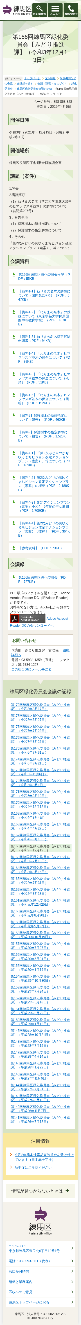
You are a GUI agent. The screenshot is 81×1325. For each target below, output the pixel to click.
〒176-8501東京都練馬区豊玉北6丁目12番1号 (34, 1248)
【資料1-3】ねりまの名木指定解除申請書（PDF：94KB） (44, 339)
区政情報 (50, 78)
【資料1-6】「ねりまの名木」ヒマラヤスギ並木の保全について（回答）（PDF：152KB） (44, 399)
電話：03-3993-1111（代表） (30, 1261)
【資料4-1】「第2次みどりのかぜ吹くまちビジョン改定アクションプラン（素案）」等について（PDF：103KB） (44, 459)
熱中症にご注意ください (33, 1167)
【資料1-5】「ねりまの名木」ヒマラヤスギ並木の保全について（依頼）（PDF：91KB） (44, 378)
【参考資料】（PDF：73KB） (41, 548)
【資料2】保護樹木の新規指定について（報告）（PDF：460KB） (43, 417)
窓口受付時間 (19, 1271)
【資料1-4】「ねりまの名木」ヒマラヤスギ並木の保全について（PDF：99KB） (44, 357)
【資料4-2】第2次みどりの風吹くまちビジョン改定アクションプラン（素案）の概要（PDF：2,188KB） (43, 484)
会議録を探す (25, 83)
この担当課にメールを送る (31, 669)
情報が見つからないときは (37, 1191)
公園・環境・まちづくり (52, 83)
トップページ (32, 78)
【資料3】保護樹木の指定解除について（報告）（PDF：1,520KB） (43, 436)
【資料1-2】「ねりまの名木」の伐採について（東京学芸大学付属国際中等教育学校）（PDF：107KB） (44, 318)
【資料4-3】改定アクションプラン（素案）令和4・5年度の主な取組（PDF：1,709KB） (44, 506)
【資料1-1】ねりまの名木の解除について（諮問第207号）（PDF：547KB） (44, 295)
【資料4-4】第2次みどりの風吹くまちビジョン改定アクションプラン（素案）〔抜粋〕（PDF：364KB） (44, 529)
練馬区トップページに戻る (29, 1302)
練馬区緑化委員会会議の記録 (35, 88)
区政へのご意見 (20, 1292)
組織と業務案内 (20, 1282)
